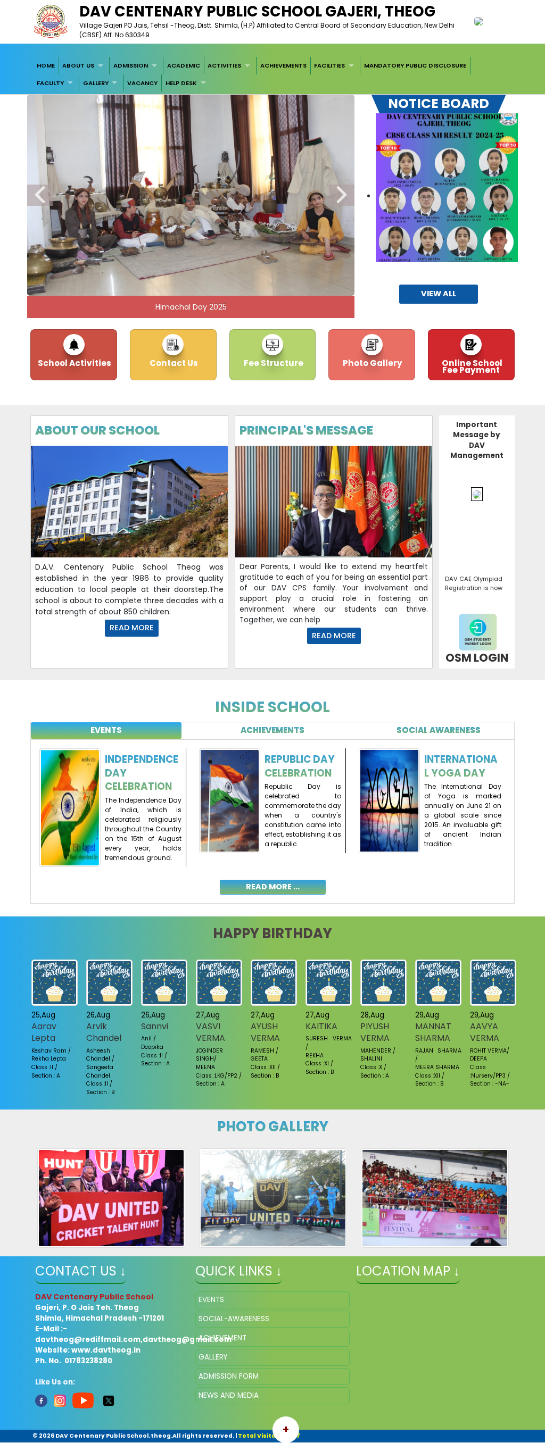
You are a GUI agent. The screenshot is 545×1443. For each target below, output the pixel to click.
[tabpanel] (272, 815)
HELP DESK (181, 83)
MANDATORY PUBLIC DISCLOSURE (415, 65)
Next (341, 195)
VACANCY (142, 83)
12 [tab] (214, 272)
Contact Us (173, 363)
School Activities (73, 363)
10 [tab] (182, 272)
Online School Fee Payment (471, 366)
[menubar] (272, 74)
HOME (46, 65)
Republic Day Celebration (300, 766)
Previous (40, 195)
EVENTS (211, 1300)
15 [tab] (262, 272)
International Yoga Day (461, 766)
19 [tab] (326, 272)
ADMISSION (130, 65)
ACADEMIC (183, 65)
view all (438, 293)
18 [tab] (310, 272)
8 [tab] (150, 272)
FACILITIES (329, 65)
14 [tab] (246, 272)
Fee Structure (272, 363)
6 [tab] (118, 272)
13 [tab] (230, 272)
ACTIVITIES (224, 65)
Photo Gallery (371, 363)
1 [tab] (39, 272)
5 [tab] (102, 272)
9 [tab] (166, 272)
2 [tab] (54, 272)
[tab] (106, 730)
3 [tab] (70, 272)
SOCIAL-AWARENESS (234, 1319)
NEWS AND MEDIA (229, 1395)
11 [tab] (198, 272)
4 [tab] (86, 272)
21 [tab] (174, 285)
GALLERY (96, 83)
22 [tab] (190, 285)
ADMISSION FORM (229, 1376)
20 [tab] (342, 272)
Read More (132, 627)
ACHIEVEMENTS (283, 65)
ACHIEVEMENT (222, 1338)
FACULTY (50, 83)
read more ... (273, 886)
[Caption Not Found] (111, 1198)
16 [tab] (278, 272)
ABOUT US (78, 65)
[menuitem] (46, 65)
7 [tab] (134, 272)
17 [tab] (294, 272)
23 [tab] (206, 285)
